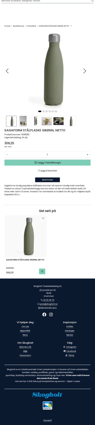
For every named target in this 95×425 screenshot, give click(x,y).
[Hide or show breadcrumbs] (71, 26)
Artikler (69, 326)
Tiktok (71, 355)
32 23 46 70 (48, 300)
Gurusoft (47, 420)
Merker (69, 334)
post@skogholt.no (49, 304)
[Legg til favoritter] (43, 218)
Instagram (71, 347)
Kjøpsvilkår (25, 330)
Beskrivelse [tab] (47, 179)
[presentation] (7, 71)
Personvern (25, 355)
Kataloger (70, 330)
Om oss (25, 326)
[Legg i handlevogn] (42, 271)
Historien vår (25, 347)
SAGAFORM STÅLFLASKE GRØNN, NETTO (25, 260)
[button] (39, 111)
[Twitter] (44, 315)
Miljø (25, 351)
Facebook (71, 351)
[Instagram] (51, 315)
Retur (25, 334)
